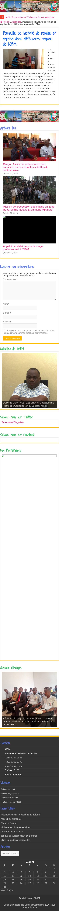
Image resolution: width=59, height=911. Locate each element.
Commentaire (10, 279)
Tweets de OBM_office (13, 422)
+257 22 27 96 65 (13, 758)
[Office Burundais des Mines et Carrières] (29, 6)
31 (5, 887)
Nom (6, 304)
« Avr (3, 890)
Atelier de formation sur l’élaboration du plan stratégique (29, 17)
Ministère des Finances (12, 831)
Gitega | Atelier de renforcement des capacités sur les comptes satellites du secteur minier (25, 167)
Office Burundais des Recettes (15, 840)
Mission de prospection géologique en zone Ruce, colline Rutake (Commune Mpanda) (28, 208)
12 (21, 876)
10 (5, 876)
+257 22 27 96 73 (13, 762)
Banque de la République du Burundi (19, 836)
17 (5, 879)
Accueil (6, 22)
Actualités (16, 22)
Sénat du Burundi (9, 823)
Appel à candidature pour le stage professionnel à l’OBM (23, 248)
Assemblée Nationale (11, 819)
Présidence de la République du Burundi (20, 815)
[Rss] (29, 901)
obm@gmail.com (13, 766)
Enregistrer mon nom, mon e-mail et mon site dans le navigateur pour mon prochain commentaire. (28, 331)
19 (21, 879)
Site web (7, 321)
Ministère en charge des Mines (15, 827)
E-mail (7, 313)
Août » (10, 890)
